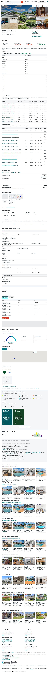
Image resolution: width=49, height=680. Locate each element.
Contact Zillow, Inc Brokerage (6, 659)
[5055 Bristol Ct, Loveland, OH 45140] (41, 615)
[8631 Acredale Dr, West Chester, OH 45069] (30, 597)
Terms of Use (29, 665)
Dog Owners (13, 406)
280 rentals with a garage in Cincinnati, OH (10, 484)
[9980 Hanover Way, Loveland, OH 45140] (41, 580)
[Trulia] (2, 662)
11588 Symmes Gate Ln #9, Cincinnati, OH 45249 (10, 137)
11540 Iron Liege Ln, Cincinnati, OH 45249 (9, 159)
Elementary (8, 363)
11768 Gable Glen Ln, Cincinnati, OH (8, 105)
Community (7, 406)
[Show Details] (46, 57)
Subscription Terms (33, 665)
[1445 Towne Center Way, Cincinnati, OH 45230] (29, 490)
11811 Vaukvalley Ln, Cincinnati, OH (8, 103)
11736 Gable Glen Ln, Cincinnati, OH (8, 109)
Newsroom (20, 665)
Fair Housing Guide (13, 665)
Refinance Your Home (37, 36)
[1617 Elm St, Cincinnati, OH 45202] (41, 490)
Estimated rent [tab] (13, 172)
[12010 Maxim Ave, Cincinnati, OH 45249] (30, 615)
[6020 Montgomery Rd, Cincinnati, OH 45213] (29, 472)
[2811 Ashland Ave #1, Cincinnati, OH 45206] (41, 561)
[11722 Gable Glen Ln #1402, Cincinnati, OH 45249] (7, 615)
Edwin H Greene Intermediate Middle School (33, 452)
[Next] (46, 475)
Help (37, 665)
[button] (22, 2)
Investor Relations (24, 665)
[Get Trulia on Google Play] (14, 662)
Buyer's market (11, 342)
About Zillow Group (8, 665)
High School (19, 363)
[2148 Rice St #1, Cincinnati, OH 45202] (7, 561)
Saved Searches (34, 1)
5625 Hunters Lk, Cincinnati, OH (7, 119)
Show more (4, 318)
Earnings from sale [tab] (5, 172)
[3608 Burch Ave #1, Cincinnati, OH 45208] (29, 561)
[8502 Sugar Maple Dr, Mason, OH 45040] (30, 580)
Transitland (13, 652)
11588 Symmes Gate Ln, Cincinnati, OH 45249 (10, 130)
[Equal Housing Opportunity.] (12, 671)
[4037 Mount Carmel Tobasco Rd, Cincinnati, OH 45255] (41, 472)
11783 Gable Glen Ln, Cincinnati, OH (8, 111)
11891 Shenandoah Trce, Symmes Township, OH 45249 (11, 152)
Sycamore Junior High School (24, 453)
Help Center (20, 671)
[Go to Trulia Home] (3, 1)
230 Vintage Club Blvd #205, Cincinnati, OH (9, 121)
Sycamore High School (10, 453)
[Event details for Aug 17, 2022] (46, 302)
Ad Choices (43, 665)
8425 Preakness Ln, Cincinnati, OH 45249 (9, 162)
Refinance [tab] (19, 172)
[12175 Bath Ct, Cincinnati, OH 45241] (18, 597)
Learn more (37, 388)
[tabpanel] (24, 182)
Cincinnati (4, 449)
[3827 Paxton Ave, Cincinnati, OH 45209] (18, 472)
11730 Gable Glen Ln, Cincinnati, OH (8, 115)
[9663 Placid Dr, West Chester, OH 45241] (41, 597)
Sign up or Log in (42, 1)
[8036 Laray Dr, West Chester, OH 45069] (7, 597)
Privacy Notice (40, 665)
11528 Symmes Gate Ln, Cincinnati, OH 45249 (10, 140)
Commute (24, 406)
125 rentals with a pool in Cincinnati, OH (9, 520)
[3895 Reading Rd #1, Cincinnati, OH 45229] (18, 561)
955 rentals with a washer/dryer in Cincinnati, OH (11, 538)
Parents (19, 406)
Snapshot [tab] (4, 333)
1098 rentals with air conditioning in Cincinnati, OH (11, 502)
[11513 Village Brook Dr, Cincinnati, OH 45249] (7, 472)
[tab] (5, 297)
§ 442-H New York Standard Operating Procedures (8, 656)
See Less (4, 291)
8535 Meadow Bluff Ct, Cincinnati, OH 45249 (10, 165)
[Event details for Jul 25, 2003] (46, 315)
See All (4, 402)
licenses (27, 654)
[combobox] (14, 2)
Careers (18, 665)
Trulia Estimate (6, 53)
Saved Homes (26, 1)
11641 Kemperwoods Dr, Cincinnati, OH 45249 (10, 146)
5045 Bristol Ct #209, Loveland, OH (8, 117)
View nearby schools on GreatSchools (9, 386)
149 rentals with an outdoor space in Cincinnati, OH (11, 556)
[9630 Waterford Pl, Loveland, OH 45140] (18, 580)
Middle (13, 363)
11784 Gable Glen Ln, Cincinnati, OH (8, 107)
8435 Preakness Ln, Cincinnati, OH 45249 (9, 143)
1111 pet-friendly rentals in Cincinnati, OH (9, 466)
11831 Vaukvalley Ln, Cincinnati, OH (8, 113)
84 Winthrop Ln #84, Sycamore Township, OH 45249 (11, 149)
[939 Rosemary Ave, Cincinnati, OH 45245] (41, 508)
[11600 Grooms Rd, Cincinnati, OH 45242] (7, 580)
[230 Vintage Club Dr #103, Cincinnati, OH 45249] (18, 615)
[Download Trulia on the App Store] (7, 662)
